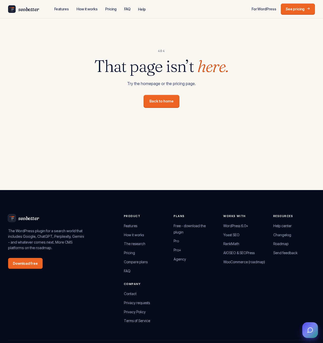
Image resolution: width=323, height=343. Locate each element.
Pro (176, 241)
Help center (282, 226)
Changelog (282, 235)
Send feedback (285, 253)
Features (61, 9)
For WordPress (264, 9)
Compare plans (136, 262)
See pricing (295, 9)
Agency (180, 259)
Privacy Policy (135, 312)
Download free (25, 263)
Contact (130, 294)
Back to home (161, 101)
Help (142, 9)
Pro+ (177, 250)
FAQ (127, 9)
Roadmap (280, 244)
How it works (87, 9)
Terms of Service (137, 321)
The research (134, 244)
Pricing (111, 9)
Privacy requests (137, 303)
